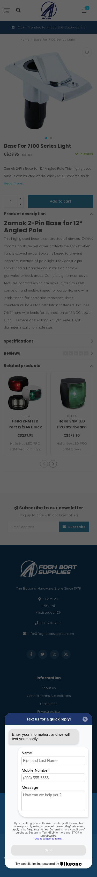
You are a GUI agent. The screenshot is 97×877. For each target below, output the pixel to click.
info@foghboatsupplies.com (51, 633)
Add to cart (60, 201)
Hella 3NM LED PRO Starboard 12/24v (71, 427)
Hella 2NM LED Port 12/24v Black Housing (25, 427)
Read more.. (14, 183)
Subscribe (76, 527)
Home (24, 39)
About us (48, 688)
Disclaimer (48, 704)
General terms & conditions (49, 696)
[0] (84, 11)
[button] (46, 138)
